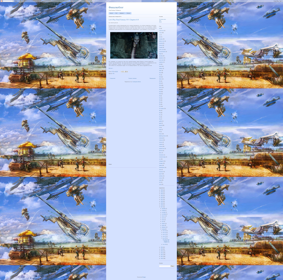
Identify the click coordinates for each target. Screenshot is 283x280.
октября (164, 212)
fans (160, 72)
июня (163, 219)
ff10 (160, 76)
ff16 (160, 93)
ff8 (159, 110)
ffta (160, 119)
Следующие (112, 78)
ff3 (159, 98)
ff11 (160, 81)
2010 (162, 258)
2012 (162, 254)
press (160, 152)
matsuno (161, 140)
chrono (160, 45)
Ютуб (160, 22)
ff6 (159, 104)
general (160, 125)
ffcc (160, 114)
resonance (161, 154)
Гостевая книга (162, 19)
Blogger (144, 277)
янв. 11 (164, 234)
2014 (162, 250)
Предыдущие (153, 78)
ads (160, 36)
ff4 (159, 100)
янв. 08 (164, 244)
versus (160, 178)
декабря (164, 208)
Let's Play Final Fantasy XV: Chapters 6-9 (124, 20)
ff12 (160, 83)
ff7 (159, 106)
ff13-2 (160, 87)
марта (163, 225)
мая (163, 221)
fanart (160, 66)
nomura (160, 146)
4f (159, 28)
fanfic (160, 70)
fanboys (161, 68)
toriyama (161, 171)
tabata (160, 165)
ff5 (159, 102)
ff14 (160, 89)
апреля (163, 223)
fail (159, 64)
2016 (162, 247)
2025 (162, 191)
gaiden (160, 121)
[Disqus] (133, 103)
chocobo (161, 43)
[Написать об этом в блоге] (123, 71)
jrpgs (160, 129)
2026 (162, 190)
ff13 (160, 85)
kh (159, 131)
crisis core (161, 49)
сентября (164, 214)
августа (164, 216)
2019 (162, 203)
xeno (160, 184)
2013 (162, 252)
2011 (162, 256)
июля (163, 217)
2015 (162, 249)
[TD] (113, 71)
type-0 (160, 173)
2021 (162, 199)
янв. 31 (164, 230)
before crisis (161, 41)
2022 (162, 197)
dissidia (160, 55)
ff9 (159, 112)
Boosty (111, 13)
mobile (160, 144)
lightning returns (162, 135)
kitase (160, 133)
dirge (160, 53)
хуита (160, 32)
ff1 (159, 74)
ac (159, 34)
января (163, 229)
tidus (160, 169)
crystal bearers (162, 51)
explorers (161, 62)
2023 (162, 195)
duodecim (161, 57)
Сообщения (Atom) (136, 81)
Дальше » (111, 68)
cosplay (161, 47)
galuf (160, 123)
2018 (162, 205)
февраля (164, 227)
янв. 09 (164, 238)
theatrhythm (161, 167)
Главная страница (132, 78)
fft (159, 116)
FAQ (116, 13)
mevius (160, 142)
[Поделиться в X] (124, 71)
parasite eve (161, 148)
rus (160, 159)
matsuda (161, 138)
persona (161, 150)
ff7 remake (161, 108)
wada (160, 180)
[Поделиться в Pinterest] (127, 71)
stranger (161, 163)
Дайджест (122, 13)
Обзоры (128, 13)
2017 (162, 206)
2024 (162, 193)
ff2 (159, 95)
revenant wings (162, 156)
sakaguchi (161, 161)
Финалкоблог (116, 7)
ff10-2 (160, 79)
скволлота (161, 30)
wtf (159, 182)
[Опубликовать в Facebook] (126, 71)
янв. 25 (164, 232)
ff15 (113, 73)
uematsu (161, 176)
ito (159, 127)
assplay (161, 39)
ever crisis (161, 60)
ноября (163, 210)
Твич (160, 20)
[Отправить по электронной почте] (121, 71)
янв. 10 (164, 236)
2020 (162, 201)
